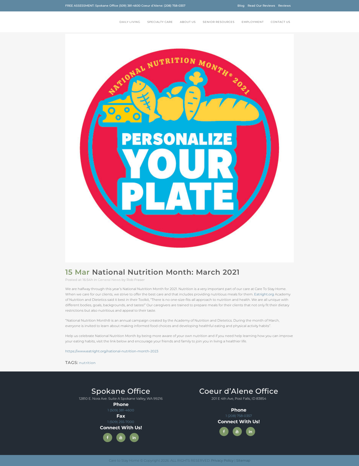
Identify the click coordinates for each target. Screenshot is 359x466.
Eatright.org (264, 294)
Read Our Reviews (261, 5)
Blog (241, 5)
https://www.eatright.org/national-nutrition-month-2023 (111, 351)
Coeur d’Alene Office (238, 391)
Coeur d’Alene (151, 5)
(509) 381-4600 (129, 5)
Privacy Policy (222, 460)
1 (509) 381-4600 (121, 410)
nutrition (87, 363)
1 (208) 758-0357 (239, 416)
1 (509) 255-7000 (120, 422)
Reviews (284, 5)
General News (109, 280)
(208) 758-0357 (174, 5)
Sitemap (243, 460)
